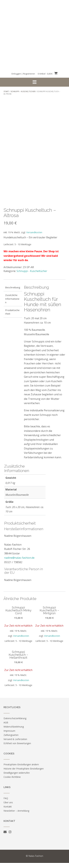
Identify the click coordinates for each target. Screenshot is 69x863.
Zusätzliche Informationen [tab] (12, 298)
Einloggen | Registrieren (23, 73)
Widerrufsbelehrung (14, 726)
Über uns (8, 802)
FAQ (6, 798)
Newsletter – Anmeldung (16, 810)
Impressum (9, 730)
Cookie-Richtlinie (12, 776)
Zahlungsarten (11, 734)
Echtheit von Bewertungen (17, 743)
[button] (34, 82)
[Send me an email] (5, 832)
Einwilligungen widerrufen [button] (17, 772)
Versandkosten (34, 232)
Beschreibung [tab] (12, 287)
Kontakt (8, 806)
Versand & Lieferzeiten (15, 739)
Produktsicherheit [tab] (12, 311)
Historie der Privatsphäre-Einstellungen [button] (24, 768)
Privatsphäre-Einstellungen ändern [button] (21, 764)
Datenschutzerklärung (15, 718)
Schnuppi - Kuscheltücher (23, 91)
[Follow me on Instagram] (10, 832)
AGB (6, 722)
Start (6, 91)
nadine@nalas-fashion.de (19, 557)
